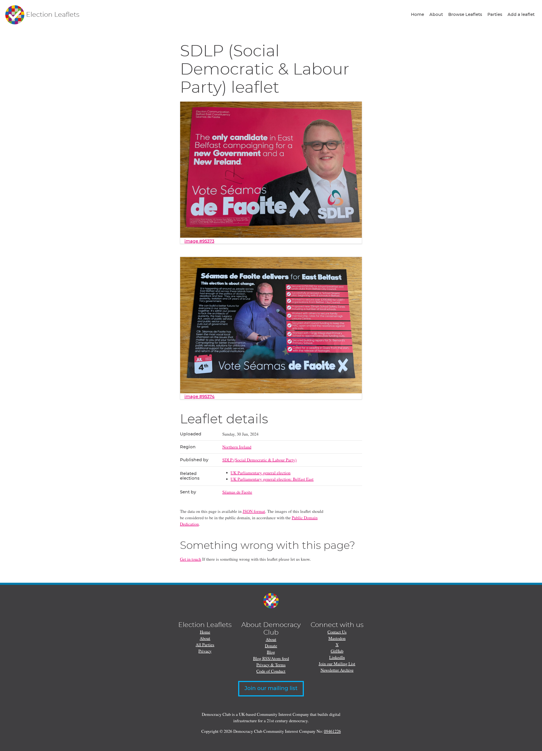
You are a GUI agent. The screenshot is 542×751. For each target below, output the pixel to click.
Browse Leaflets (465, 14)
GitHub (337, 651)
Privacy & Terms (271, 665)
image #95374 (199, 397)
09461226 (332, 731)
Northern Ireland (236, 447)
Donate (271, 646)
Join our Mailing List (337, 664)
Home (417, 14)
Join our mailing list (271, 688)
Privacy (205, 651)
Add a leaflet (521, 14)
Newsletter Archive (337, 670)
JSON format (254, 511)
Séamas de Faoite (237, 492)
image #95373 (199, 241)
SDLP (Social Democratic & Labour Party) (259, 460)
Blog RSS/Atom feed (271, 658)
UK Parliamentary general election (260, 473)
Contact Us (337, 632)
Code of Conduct (270, 671)
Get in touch (190, 559)
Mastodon (337, 638)
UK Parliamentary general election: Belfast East (272, 479)
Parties (494, 14)
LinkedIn (337, 657)
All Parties (205, 644)
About (436, 14)
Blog (271, 652)
